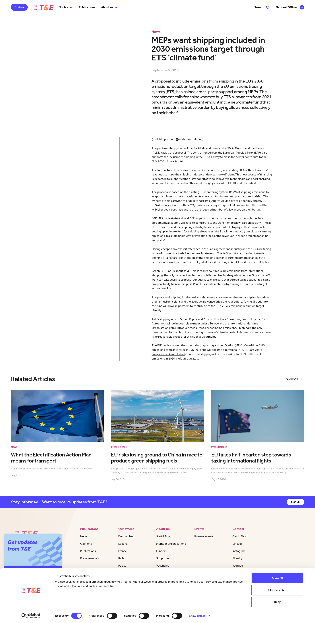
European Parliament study (169, 354)
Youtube (237, 565)
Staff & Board (164, 536)
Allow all (277, 578)
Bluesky (237, 558)
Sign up (295, 501)
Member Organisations (171, 543)
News (84, 536)
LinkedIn (237, 543)
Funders (161, 551)
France (122, 551)
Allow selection (277, 590)
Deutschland (126, 536)
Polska (122, 565)
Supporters (163, 558)
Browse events (203, 536)
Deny (277, 601)
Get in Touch (240, 536)
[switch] (112, 616)
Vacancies (162, 565)
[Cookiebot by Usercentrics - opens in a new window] (31, 616)
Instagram (239, 551)
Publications (87, 7)
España (123, 543)
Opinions (86, 543)
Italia (121, 558)
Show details (197, 615)
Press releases (89, 558)
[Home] (44, 7)
